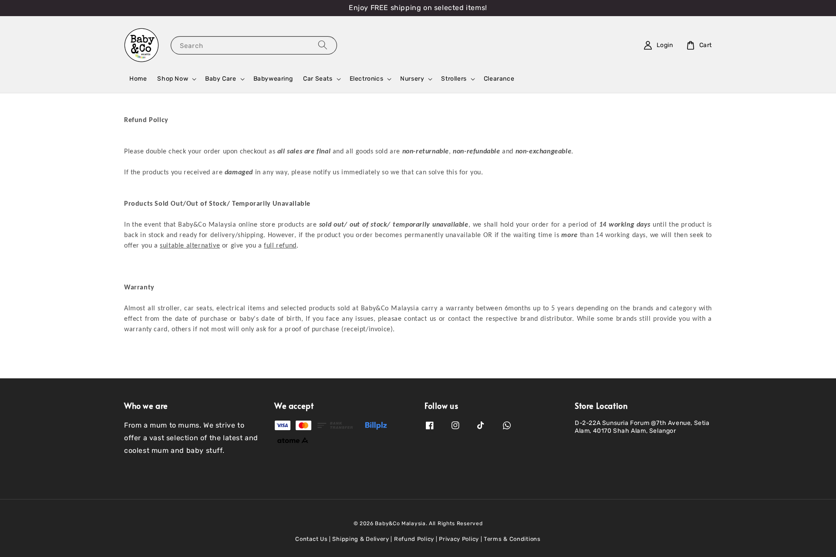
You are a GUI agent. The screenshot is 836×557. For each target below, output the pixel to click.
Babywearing (273, 78)
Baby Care (220, 78)
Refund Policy (414, 539)
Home (138, 78)
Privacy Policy (459, 539)
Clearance (499, 78)
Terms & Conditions (512, 539)
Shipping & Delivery (360, 539)
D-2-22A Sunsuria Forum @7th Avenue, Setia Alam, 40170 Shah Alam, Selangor (642, 427)
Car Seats (317, 78)
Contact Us (311, 539)
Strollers (453, 78)
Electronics (367, 78)
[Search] (323, 45)
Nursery (412, 78)
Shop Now (172, 78)
